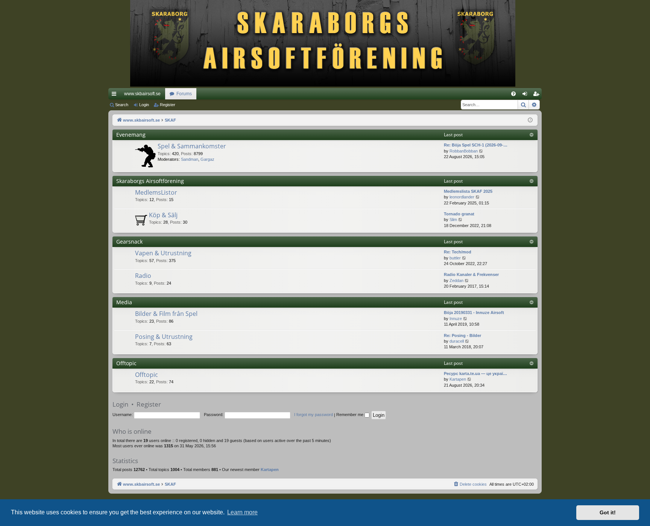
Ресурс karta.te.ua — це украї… (475, 373)
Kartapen (458, 379)
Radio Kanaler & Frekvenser (471, 274)
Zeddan (456, 280)
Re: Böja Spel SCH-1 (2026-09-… (475, 145)
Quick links (115, 95)
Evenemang (131, 134)
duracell (457, 341)
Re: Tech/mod (457, 252)
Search (121, 104)
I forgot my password (313, 414)
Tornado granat (459, 214)
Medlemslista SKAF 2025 (468, 191)
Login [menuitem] (526, 95)
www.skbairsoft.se (142, 93)
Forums (184, 93)
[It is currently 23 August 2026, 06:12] (530, 120)
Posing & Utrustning (164, 336)
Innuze (456, 318)
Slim (453, 219)
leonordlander (462, 197)
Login (144, 104)
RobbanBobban (464, 151)
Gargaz (207, 159)
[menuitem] (513, 93)
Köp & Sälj (163, 215)
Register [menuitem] (537, 95)
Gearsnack (129, 241)
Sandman (189, 159)
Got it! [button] (608, 512)
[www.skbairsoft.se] (325, 44)
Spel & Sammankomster (192, 146)
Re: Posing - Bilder (462, 335)
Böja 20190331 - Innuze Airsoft (474, 312)
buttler (455, 258)
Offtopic (126, 363)
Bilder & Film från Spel (166, 314)
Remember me (350, 414)
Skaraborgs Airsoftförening (150, 180)
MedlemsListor (156, 192)
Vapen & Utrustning (163, 253)
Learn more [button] (242, 512)
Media (124, 302)
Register (167, 104)
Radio (143, 275)
